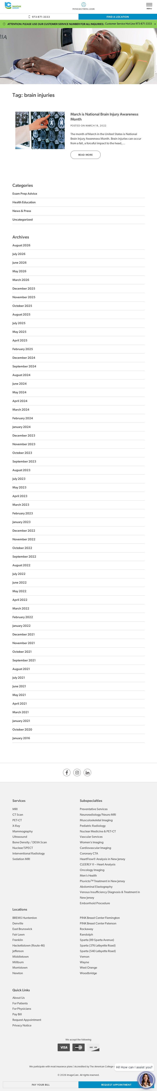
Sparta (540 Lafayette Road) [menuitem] (98, 951)
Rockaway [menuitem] (86, 929)
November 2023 (23, 444)
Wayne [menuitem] (84, 962)
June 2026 (19, 262)
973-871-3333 (41, 16)
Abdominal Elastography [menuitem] (96, 886)
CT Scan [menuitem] (17, 814)
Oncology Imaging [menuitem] (92, 870)
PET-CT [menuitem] (17, 820)
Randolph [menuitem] (86, 934)
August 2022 (21, 565)
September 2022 (24, 556)
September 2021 (24, 660)
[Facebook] (66, 772)
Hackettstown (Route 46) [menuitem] (28, 945)
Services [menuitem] (18, 801)
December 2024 (23, 358)
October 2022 (22, 548)
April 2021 (19, 703)
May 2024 (19, 392)
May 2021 (19, 695)
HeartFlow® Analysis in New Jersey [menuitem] (102, 859)
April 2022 (19, 600)
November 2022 (23, 539)
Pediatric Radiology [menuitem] (93, 826)
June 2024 (19, 383)
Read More (85, 154)
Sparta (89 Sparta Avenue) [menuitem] (97, 940)
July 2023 (18, 479)
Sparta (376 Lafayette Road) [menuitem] (98, 945)
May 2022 (19, 591)
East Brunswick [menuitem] (22, 929)
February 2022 (22, 617)
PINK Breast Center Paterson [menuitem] (98, 923)
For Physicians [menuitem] (21, 1008)
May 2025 (19, 332)
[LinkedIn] (87, 772)
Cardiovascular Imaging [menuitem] (95, 848)
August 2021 (21, 669)
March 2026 (20, 280)
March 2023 (20, 504)
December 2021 (23, 634)
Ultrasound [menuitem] (19, 837)
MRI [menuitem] (15, 809)
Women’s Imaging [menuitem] (91, 842)
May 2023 (19, 487)
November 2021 (23, 643)
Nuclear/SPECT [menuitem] (22, 848)
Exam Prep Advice (24, 193)
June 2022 (19, 582)
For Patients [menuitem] (20, 1003)
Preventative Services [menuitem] (94, 809)
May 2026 (19, 271)
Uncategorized (22, 219)
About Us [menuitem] (18, 998)
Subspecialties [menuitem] (91, 801)
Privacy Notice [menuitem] (21, 1025)
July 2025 (18, 323)
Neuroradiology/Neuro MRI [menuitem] (98, 814)
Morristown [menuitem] (20, 967)
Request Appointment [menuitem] (26, 1020)
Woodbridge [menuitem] (88, 973)
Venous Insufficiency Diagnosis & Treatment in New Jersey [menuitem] (110, 895)
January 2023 (21, 522)
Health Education (24, 202)
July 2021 (18, 677)
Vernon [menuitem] (84, 956)
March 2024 (20, 409)
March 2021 (20, 712)
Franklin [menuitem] (17, 940)
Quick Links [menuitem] (21, 990)
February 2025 (22, 349)
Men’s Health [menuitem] (88, 875)
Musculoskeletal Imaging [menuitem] (96, 820)
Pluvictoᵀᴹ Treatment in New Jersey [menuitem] (102, 881)
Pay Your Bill (41, 1084)
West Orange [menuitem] (88, 967)
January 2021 (21, 721)
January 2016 (21, 738)
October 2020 (22, 729)
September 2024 (24, 366)
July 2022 (18, 574)
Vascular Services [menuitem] (91, 837)
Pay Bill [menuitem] (17, 1014)
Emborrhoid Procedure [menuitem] (95, 903)
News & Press (21, 211)
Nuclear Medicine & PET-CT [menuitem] (98, 831)
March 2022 (20, 608)
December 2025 (23, 288)
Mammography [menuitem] (22, 831)
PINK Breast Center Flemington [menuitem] (100, 918)
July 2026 (18, 254)
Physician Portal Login (84, 9)
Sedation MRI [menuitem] (21, 859)
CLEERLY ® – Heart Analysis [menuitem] (97, 864)
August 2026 (21, 245)
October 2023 (22, 453)
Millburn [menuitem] (18, 962)
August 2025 (21, 314)
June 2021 (19, 686)
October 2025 (22, 306)
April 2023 (19, 496)
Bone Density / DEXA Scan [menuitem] (29, 842)
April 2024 (19, 401)
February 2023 (22, 513)
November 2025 (23, 297)
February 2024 (22, 418)
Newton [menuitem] (17, 973)
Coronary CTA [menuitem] (89, 853)
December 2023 (23, 435)
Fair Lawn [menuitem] (18, 934)
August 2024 (21, 375)
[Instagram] (77, 772)
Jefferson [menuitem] (18, 951)
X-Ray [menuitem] (16, 826)
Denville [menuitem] (17, 923)
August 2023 (21, 470)
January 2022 (21, 626)
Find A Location (118, 16)
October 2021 (22, 651)
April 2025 (19, 340)
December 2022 (23, 530)
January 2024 (21, 427)
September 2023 (24, 461)
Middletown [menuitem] (20, 956)
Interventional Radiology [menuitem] (28, 853)
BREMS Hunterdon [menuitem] (24, 918)
